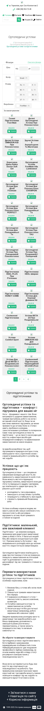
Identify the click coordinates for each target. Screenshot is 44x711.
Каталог (18, 15)
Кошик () (29, 20)
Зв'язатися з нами (22, 692)
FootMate (23, 106)
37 (21, 100)
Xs (21, 85)
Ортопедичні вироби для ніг (21, 45)
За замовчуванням (11, 111)
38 (33, 100)
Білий (22, 78)
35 (21, 95)
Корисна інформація (22, 699)
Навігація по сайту (22, 696)
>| (28, 379)
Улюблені (28, 15)
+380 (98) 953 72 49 (23, 9)
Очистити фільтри (34, 62)
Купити (13, 131)
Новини (39, 15)
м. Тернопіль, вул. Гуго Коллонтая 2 (23, 6)
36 (33, 95)
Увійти (38, 20)
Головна (8, 15)
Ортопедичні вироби (22, 43)
